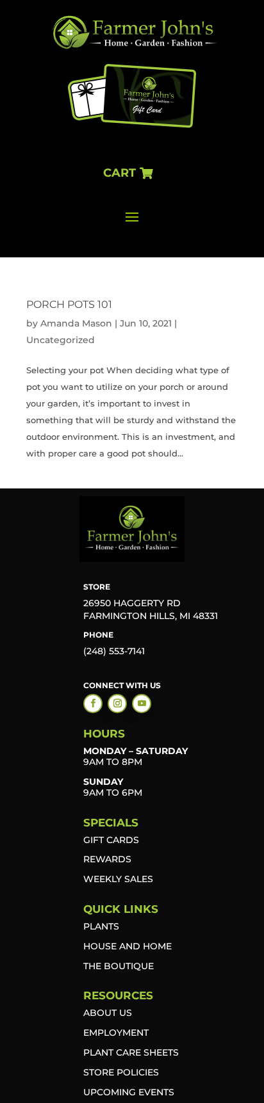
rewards (107, 859)
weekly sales (118, 879)
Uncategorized (60, 340)
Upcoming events (128, 1092)
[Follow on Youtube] (141, 703)
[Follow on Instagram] (117, 703)
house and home (127, 946)
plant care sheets (131, 1052)
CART (119, 173)
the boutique (118, 966)
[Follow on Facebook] (93, 703)
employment (116, 1032)
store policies (121, 1072)
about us (107, 1012)
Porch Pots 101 (69, 304)
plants (101, 926)
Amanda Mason (76, 323)
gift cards (111, 840)
